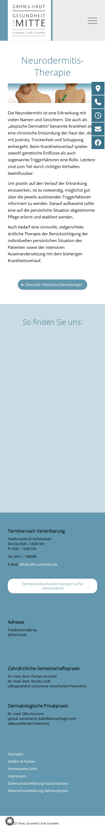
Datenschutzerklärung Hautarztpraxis (38, 783)
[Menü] (89, 20)
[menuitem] (89, 20)
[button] (9, 821)
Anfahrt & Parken (21, 761)
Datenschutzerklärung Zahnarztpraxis (38, 790)
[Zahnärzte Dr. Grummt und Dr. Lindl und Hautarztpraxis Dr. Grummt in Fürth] (52, 20)
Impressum (17, 776)
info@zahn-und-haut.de (38, 564)
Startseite (15, 754)
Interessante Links (22, 768)
